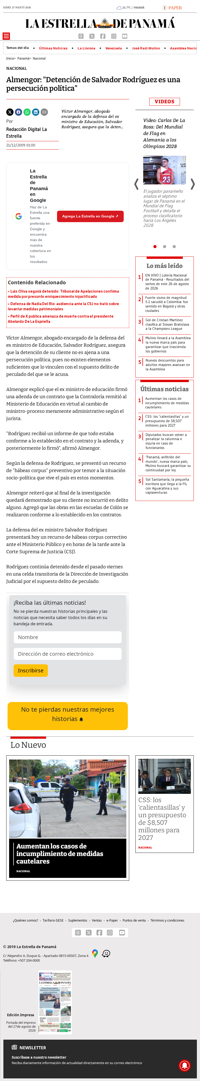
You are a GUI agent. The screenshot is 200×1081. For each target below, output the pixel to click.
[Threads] (81, 35)
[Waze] (106, 953)
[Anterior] (136, 184)
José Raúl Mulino (146, 48)
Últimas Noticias (53, 48)
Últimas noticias (164, 389)
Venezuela (113, 48)
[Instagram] (114, 35)
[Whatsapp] (27, 111)
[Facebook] (103, 35)
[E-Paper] (172, 7)
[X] (92, 35)
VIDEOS (164, 102)
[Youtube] (125, 35)
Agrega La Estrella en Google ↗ (90, 216)
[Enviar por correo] (44, 111)
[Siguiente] (192, 184)
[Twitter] (10, 111)
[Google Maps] (95, 953)
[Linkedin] (35, 111)
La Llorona (86, 48)
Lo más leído (165, 265)
